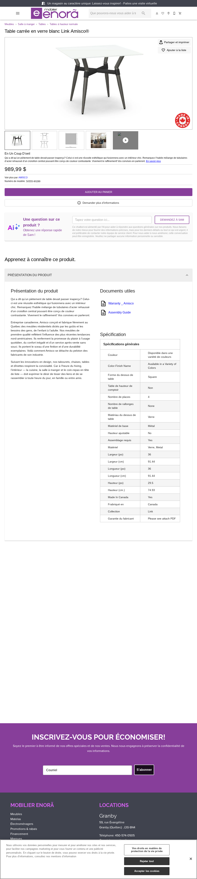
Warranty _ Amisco (121, 303)
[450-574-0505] (174, 13)
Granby (108, 816)
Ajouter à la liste (176, 50)
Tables (42, 24)
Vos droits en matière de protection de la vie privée (147, 850)
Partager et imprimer (176, 42)
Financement (19, 834)
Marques (16, 838)
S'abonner (144, 769)
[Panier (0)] (180, 13)
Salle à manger (26, 24)
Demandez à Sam (172, 219)
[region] (98, 859)
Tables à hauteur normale (64, 24)
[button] (17, 13)
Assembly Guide (119, 312)
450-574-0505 (125, 835)
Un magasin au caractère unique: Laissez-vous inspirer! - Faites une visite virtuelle (102, 3)
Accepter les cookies (146, 871)
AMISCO (23, 177)
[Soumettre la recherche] (143, 13)
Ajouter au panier (98, 192)
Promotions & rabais (23, 829)
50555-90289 (33, 181)
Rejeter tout (147, 861)
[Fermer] (191, 859)
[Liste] (162, 13)
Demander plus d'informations (101, 202)
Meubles (9, 24)
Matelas (15, 819)
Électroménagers (21, 824)
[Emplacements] (168, 13)
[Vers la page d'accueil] (54, 13)
